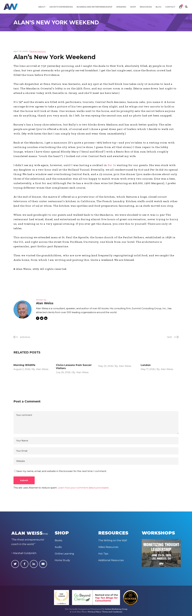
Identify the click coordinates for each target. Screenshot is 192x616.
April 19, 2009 (21, 51)
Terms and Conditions (112, 611)
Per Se (112, 165)
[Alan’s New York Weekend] (23, 309)
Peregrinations (38, 51)
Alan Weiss (42, 369)
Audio (58, 547)
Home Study (62, 560)
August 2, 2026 (22, 369)
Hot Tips (103, 553)
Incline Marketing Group (116, 609)
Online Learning (64, 553)
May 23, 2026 (105, 366)
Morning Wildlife (24, 365)
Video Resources (108, 547)
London (146, 365)
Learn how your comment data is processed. (83, 487)
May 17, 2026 (148, 369)
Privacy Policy (94, 611)
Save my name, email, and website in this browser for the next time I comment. (61, 471)
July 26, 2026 (63, 372)
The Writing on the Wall (112, 540)
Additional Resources (111, 560)
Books (58, 540)
